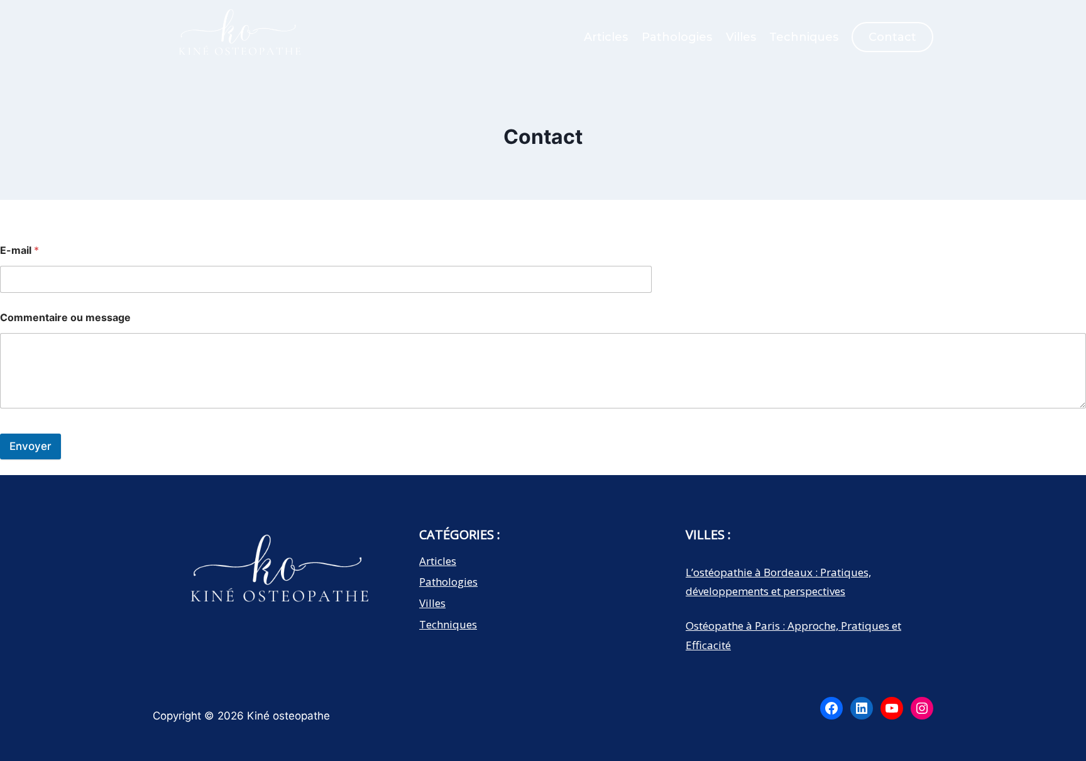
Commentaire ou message (65, 318)
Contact (892, 37)
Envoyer (30, 446)
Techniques (803, 37)
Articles (606, 37)
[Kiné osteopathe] (237, 40)
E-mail (19, 250)
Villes (741, 37)
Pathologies (677, 37)
